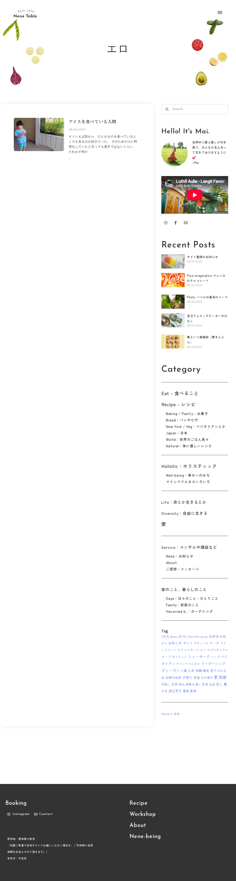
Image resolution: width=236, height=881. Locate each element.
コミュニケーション (191, 649)
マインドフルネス (188, 664)
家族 (197, 677)
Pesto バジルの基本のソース (207, 297)
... (70, 158)
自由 (212, 684)
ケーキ (214, 643)
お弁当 (214, 636)
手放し (165, 684)
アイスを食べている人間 (92, 121)
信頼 (198, 670)
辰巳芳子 (175, 691)
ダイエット (179, 657)
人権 (184, 670)
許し (219, 684)
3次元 (165, 636)
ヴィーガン (170, 670)
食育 (193, 691)
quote (204, 636)
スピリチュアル (217, 650)
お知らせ (175, 642)
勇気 (206, 670)
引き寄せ (207, 677)
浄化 (182, 684)
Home (165, 713)
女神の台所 (173, 677)
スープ (166, 656)
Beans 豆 (176, 636)
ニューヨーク (199, 656)
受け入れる (218, 670)
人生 (191, 670)
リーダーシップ (213, 663)
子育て (187, 677)
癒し (198, 684)
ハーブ (215, 657)
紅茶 (205, 684)
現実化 (190, 684)
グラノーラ (201, 643)
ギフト (188, 643)
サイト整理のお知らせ (202, 257)
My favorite (191, 636)
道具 (186, 691)
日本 (174, 684)
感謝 (223, 677)
